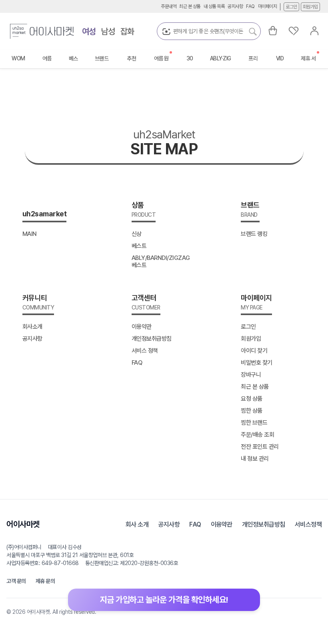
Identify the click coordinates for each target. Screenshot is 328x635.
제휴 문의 (45, 581)
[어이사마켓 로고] (42, 31)
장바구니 (251, 374)
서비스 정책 (145, 350)
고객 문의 (16, 581)
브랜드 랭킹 (254, 234)
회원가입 (310, 7)
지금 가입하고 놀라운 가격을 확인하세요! (164, 600)
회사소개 (32, 326)
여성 (89, 31)
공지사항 (235, 6)
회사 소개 (137, 524)
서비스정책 (308, 524)
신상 (137, 234)
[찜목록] (293, 31)
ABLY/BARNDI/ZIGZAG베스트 (161, 261)
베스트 (139, 246)
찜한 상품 (251, 410)
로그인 (291, 7)
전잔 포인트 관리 (260, 446)
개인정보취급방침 (152, 338)
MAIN (29, 234)
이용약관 (142, 326)
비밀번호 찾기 (256, 362)
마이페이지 (267, 6)
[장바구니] (272, 31)
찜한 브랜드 (254, 422)
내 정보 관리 (255, 458)
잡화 (127, 31)
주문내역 (168, 6)
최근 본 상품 (189, 6)
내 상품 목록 (214, 6)
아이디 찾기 (254, 350)
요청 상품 (251, 398)
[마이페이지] (314, 31)
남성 (108, 31)
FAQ (250, 6)
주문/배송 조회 (257, 434)
